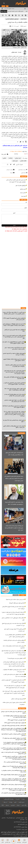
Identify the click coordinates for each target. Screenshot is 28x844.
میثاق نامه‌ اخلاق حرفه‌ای (9, 799)
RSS (3, 805)
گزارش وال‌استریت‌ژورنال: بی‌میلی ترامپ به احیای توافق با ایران (13, 785)
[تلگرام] (13, 164)
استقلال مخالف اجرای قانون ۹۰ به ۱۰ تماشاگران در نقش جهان (13, 619)
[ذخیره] (26, 142)
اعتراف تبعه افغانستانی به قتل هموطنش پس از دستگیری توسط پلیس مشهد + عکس (14, 636)
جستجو (7, 805)
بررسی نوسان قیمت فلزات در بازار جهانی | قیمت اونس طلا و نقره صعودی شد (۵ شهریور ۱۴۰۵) (14, 789)
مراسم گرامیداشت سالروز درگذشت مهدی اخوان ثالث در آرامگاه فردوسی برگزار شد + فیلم (14, 454)
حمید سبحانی (14, 52)
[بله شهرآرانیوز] (25, 15)
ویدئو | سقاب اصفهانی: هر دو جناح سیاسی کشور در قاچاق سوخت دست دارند (14, 675)
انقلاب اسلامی (23, 161)
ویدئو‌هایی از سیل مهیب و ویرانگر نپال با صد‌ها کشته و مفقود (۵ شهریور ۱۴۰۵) (13, 406)
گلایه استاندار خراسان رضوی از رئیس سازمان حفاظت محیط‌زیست (13, 703)
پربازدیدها (19, 842)
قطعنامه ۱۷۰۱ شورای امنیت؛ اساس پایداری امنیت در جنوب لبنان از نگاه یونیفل (13, 752)
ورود (7, 6)
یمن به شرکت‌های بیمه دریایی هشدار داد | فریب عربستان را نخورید (13, 712)
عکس (2, 842)
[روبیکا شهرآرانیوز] (19, 15)
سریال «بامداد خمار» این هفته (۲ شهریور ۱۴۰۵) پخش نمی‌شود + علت (13, 608)
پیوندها (10, 802)
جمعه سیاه (23, 196)
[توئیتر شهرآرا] (6, 15)
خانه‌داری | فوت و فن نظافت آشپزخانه (16, 603)
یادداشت (10, 158)
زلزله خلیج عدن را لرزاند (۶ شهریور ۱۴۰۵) (16, 720)
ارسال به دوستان (10, 170)
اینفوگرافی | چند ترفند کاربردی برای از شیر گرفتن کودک (14, 330)
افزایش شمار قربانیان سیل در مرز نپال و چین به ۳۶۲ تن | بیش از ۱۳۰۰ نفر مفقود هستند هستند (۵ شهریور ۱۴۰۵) (13, 748)
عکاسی (4, 158)
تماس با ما (18, 799)
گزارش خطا (4, 154)
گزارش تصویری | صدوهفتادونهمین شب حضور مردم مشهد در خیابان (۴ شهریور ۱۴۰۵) (13, 342)
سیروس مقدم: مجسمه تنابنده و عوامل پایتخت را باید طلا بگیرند (13, 647)
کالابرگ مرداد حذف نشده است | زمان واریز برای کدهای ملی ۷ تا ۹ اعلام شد (13, 624)
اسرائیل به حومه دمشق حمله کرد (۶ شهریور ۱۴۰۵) (14, 723)
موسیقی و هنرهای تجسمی (12, 19)
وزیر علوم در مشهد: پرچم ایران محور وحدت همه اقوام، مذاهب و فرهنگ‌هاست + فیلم (14, 389)
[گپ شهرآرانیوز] (12, 15)
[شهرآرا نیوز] (20, 3)
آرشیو (15, 802)
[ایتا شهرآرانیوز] (15, 15)
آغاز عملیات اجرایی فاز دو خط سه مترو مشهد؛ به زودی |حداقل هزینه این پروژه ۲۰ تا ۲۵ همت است (13, 613)
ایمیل (25, 207)
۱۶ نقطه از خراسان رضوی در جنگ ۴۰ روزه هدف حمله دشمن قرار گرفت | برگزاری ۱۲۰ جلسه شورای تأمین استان (13, 693)
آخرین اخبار (24, 842)
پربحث (22, 595)
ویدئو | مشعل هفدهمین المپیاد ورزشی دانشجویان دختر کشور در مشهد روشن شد (13, 793)
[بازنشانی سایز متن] (20, 142)
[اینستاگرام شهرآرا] (2, 15)
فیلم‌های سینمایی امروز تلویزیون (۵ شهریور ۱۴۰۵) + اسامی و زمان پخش (13, 318)
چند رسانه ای (7, 842)
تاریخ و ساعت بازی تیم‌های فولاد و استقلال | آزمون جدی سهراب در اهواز (13, 426)
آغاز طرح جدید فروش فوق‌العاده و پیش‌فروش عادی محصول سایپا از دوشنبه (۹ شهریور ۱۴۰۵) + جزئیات (13, 324)
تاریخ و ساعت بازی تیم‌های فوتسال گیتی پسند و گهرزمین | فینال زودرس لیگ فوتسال (14, 395)
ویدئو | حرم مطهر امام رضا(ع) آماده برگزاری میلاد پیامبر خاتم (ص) (14, 377)
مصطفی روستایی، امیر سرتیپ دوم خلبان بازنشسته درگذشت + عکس (14, 641)
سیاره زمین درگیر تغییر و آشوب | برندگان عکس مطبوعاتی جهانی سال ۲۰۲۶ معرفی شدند (16, 181)
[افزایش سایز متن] (23, 142)
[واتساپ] (7, 164)
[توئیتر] (10, 164)
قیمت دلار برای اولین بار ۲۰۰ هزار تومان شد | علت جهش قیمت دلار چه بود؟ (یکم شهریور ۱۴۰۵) (14, 687)
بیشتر (4, 433)
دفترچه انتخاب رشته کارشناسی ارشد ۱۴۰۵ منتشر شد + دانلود (13, 421)
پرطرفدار (16, 595)
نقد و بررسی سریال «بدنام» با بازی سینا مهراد (15, 599)
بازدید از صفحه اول (22, 170)
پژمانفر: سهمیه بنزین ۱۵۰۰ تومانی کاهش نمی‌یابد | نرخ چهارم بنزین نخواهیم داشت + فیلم (14, 503)
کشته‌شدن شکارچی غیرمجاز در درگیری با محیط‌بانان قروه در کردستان (13, 734)
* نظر (14, 213)
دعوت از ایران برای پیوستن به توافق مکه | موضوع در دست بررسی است (13, 670)
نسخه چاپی (23, 173)
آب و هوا (5, 802)
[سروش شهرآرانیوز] (9, 15)
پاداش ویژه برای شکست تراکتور (17, 699)
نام (26, 202)
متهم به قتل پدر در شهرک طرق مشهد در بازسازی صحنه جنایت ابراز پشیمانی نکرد (14, 400)
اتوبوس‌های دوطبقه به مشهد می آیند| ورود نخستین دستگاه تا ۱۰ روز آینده (13, 354)
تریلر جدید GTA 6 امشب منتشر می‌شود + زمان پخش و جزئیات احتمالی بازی (14, 348)
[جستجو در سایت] (4, 3)
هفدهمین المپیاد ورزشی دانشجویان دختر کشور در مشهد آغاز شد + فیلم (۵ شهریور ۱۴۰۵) (14, 383)
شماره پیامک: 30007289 (21, 829)
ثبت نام (3, 6)
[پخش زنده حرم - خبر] (13, 580)
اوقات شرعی (24, 805)
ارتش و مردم (23, 193)
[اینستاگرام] (13, 561)
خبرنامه (11, 173)
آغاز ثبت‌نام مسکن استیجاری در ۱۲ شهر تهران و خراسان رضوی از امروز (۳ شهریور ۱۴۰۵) (13, 681)
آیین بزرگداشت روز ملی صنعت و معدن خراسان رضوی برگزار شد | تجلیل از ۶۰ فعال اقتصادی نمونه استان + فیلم (14, 528)
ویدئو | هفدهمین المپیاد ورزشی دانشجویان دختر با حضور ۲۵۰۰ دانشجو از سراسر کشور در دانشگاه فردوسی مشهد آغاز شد (14, 478)
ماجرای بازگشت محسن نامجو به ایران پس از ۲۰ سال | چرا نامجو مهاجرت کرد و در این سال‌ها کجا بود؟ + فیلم (13, 337)
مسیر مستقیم (23, 189)
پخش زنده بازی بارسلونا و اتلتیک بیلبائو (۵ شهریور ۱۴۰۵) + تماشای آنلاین (13, 359)
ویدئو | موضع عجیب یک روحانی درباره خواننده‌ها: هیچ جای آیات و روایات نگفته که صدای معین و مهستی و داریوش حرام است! (14, 653)
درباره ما (23, 799)
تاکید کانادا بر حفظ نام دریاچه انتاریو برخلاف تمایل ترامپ (13, 725)
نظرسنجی (13, 805)
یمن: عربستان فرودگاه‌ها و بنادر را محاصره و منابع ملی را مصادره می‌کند (14, 771)
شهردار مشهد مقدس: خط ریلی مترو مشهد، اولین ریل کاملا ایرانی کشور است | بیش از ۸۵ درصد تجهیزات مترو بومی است (14, 372)
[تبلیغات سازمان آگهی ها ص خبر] (13, 589)
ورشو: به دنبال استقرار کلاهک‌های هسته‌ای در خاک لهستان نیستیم (15, 762)
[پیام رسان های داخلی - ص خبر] (13, 552)
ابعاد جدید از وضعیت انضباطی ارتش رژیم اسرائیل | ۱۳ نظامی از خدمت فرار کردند (14, 738)
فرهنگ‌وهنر (23, 19)
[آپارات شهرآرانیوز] (22, 15)
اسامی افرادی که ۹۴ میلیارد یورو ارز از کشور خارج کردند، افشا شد (14, 630)
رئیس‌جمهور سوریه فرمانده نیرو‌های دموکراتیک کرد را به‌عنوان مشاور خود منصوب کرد (14, 716)
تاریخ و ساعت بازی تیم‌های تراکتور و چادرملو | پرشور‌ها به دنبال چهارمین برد (14, 365)
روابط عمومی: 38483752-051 (20, 827)
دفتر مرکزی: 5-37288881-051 (20, 822)
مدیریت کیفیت (21, 802)
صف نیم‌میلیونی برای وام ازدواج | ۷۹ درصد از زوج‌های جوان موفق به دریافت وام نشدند (14, 767)
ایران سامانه (16, 836)
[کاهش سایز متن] (17, 142)
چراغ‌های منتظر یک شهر (21, 185)
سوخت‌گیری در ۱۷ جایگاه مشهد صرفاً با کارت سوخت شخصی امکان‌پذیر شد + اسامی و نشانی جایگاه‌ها (13, 313)
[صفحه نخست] (14, 841)
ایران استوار (15, 161)
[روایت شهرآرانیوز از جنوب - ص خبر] (13, 541)
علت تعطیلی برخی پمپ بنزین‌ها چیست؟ (16, 658)
